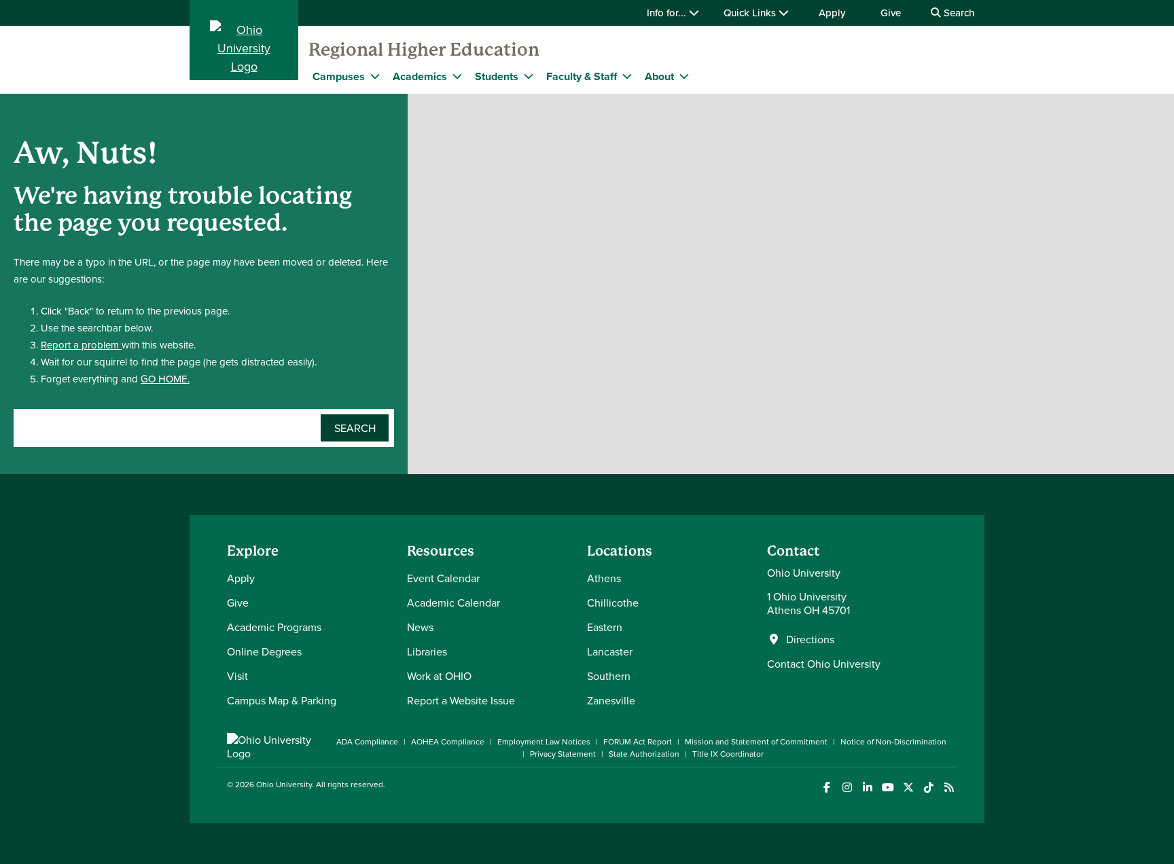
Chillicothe (613, 602)
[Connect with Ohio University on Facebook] (826, 787)
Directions (810, 639)
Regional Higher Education (423, 49)
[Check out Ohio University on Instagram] (846, 787)
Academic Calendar (453, 602)
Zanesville (611, 700)
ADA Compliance (367, 741)
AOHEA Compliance (447, 741)
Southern (608, 675)
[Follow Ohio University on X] (908, 787)
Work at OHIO (439, 675)
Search (957, 12)
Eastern (604, 626)
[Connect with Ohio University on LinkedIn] (867, 787)
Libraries (427, 651)
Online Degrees (264, 651)
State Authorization (644, 753)
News (420, 626)
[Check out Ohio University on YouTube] (887, 787)
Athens (604, 578)
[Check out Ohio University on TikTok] (928, 787)
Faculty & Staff (581, 76)
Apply (832, 12)
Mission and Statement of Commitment (756, 741)
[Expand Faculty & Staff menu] (627, 76)
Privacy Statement (563, 753)
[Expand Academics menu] (457, 76)
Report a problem (81, 345)
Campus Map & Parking (281, 700)
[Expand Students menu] (528, 76)
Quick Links (751, 12)
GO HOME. (165, 379)
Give (890, 12)
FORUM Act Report (637, 741)
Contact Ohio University (823, 663)
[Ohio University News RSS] (948, 787)
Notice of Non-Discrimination (893, 741)
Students (496, 76)
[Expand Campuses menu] (375, 76)
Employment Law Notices (543, 741)
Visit (237, 675)
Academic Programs (274, 626)
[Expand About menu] (684, 76)
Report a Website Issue (461, 700)
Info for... (668, 12)
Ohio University (284, 784)
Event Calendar (443, 578)
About (659, 76)
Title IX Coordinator (728, 753)
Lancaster (610, 651)
